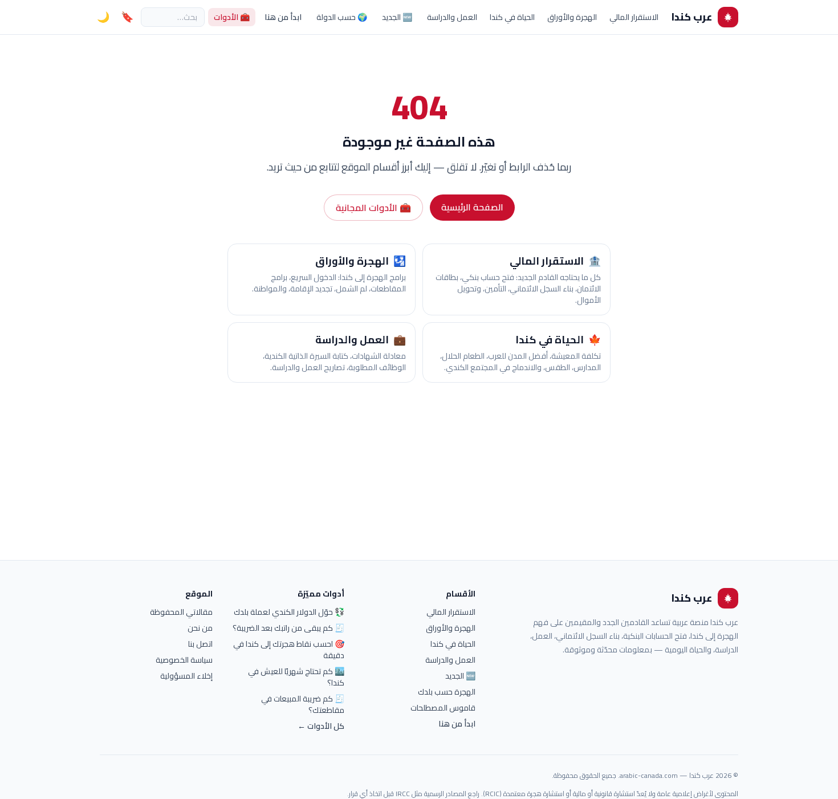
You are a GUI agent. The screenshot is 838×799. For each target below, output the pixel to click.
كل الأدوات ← (321, 726)
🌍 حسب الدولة (341, 17)
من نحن (200, 627)
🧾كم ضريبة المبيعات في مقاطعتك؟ (302, 704)
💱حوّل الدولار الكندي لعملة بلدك (289, 612)
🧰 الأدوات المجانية (373, 207)
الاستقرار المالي (633, 17)
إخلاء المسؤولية (186, 675)
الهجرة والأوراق (572, 17)
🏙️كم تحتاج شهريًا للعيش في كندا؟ (296, 677)
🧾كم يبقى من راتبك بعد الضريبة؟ (288, 627)
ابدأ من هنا (283, 17)
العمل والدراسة (452, 17)
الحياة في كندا (512, 17)
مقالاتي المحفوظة (181, 612)
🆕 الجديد (397, 17)
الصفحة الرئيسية (472, 207)
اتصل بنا (200, 643)
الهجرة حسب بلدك (446, 691)
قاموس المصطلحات (442, 707)
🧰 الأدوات (232, 17)
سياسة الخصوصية (184, 659)
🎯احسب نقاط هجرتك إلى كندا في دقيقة (288, 649)
